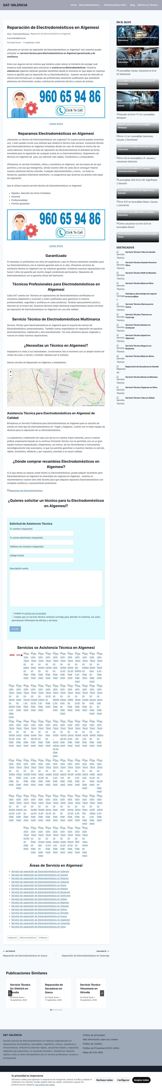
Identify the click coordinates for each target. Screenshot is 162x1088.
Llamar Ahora (56, 123)
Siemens (120, 43)
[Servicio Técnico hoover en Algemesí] (27, 701)
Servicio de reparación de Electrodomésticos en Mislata (39, 888)
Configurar (123, 1080)
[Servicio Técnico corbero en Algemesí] (63, 667)
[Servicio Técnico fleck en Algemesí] (34, 841)
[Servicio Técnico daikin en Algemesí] (93, 739)
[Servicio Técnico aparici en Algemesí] (63, 776)
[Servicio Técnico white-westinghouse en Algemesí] (56, 739)
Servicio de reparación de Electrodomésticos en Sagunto (40, 882)
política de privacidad (35, 613)
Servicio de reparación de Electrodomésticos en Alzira (38, 885)
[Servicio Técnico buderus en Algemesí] (34, 809)
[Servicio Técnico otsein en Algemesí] (85, 701)
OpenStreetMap (99, 405)
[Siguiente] (102, 993)
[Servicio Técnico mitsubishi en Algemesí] (19, 776)
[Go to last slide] (10, 993)
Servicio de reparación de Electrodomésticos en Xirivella (39, 913)
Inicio (74, 5)
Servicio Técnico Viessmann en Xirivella (90, 988)
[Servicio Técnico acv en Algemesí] (27, 809)
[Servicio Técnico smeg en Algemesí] (27, 739)
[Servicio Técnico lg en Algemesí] (49, 701)
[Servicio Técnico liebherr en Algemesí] (56, 701)
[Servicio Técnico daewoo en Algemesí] (71, 667)
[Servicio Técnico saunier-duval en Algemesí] (100, 776)
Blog (132, 5)
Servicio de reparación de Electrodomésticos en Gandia (39, 875)
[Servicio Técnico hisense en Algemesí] (41, 776)
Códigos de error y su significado (129, 65)
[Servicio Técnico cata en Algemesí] (56, 667)
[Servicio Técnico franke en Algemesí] (100, 667)
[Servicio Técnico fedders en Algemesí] (41, 809)
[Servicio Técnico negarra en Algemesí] (63, 841)
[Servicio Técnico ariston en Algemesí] (56, 776)
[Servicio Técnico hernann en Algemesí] (71, 809)
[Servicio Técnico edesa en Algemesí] (85, 667)
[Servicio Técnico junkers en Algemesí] (78, 776)
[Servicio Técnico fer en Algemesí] (27, 841)
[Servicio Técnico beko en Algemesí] (34, 667)
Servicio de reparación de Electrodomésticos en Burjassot (40, 892)
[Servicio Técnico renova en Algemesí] (78, 809)
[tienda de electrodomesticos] (56, 490)
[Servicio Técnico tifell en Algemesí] (78, 841)
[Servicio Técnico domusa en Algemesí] (49, 809)
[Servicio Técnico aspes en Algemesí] (49, 776)
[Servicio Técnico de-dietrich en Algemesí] (78, 667)
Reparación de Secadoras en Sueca (54, 988)
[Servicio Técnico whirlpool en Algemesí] (63, 739)
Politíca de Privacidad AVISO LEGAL (101, 1048)
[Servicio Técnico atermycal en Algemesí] (85, 776)
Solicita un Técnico (148, 5)
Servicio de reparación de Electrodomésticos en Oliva (38, 926)
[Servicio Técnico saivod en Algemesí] (19, 739)
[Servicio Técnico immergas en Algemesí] (41, 841)
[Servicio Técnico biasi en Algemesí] (56, 809)
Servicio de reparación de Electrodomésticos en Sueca (39, 916)
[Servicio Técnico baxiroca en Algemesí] (12, 809)
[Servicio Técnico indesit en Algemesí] (41, 701)
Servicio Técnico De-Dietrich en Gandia (20, 988)
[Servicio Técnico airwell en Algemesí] (78, 739)
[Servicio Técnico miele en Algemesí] (71, 701)
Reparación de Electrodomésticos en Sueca (25, 953)
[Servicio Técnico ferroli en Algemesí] (71, 776)
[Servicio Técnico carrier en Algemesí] (85, 739)
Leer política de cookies (45, 1084)
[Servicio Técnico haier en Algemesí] (19, 701)
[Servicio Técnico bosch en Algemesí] (41, 667)
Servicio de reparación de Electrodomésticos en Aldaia (39, 899)
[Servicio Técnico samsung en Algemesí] (100, 701)
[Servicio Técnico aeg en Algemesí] (12, 667)
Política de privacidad (94, 1035)
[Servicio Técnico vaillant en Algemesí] (93, 776)
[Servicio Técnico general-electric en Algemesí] (12, 701)
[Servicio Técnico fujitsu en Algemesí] (12, 776)
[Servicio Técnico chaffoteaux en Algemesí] (93, 809)
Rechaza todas (104, 1080)
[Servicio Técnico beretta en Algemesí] (19, 809)
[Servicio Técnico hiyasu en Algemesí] (34, 776)
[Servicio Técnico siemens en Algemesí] (12, 739)
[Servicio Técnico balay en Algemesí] (27, 667)
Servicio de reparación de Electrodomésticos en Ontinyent (40, 895)
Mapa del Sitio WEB (93, 1052)
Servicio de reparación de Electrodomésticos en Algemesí (40, 920)
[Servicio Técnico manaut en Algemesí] (49, 841)
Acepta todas (141, 1080)
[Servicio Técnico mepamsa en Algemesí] (63, 701)
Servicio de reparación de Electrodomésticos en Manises (40, 902)
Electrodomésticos (16, 38)
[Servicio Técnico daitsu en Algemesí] (100, 739)
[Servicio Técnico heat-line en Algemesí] (85, 809)
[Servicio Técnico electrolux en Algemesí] (93, 667)
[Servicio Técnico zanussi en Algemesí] (71, 739)
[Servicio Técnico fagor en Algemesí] (19, 667)
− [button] (11, 375)
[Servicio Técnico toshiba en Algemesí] (27, 776)
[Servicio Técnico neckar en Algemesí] (56, 841)
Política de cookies (92, 1044)
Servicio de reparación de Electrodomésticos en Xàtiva (39, 909)
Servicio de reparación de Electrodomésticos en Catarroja (40, 923)
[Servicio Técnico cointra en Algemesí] (100, 809)
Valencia (43, 938)
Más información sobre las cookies (100, 1039)
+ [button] (11, 371)
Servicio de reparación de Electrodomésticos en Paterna (39, 878)
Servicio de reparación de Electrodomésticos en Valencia (40, 871)
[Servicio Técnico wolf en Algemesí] (63, 809)
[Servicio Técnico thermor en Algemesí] (71, 841)
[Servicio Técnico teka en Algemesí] (49, 739)
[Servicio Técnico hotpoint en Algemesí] (34, 701)
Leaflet (84, 405)
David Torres (15, 43)
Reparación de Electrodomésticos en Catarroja (85, 953)
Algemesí (12, 938)
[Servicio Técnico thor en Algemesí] (41, 739)
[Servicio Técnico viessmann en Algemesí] (85, 841)
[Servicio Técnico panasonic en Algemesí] (93, 701)
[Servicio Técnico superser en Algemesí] (34, 739)
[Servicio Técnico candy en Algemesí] (49, 667)
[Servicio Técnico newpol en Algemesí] (78, 701)
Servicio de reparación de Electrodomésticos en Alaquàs (40, 906)
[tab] (51, 1010)
